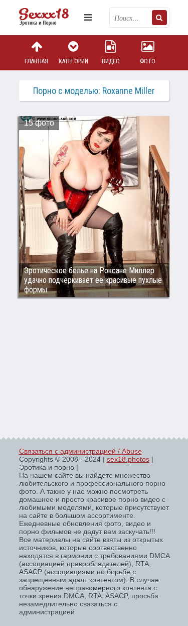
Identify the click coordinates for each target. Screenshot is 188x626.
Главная (36, 61)
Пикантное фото (49, 17)
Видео (111, 61)
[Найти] (159, 17)
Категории (73, 61)
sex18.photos (128, 459)
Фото (147, 61)
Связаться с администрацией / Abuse (80, 451)
